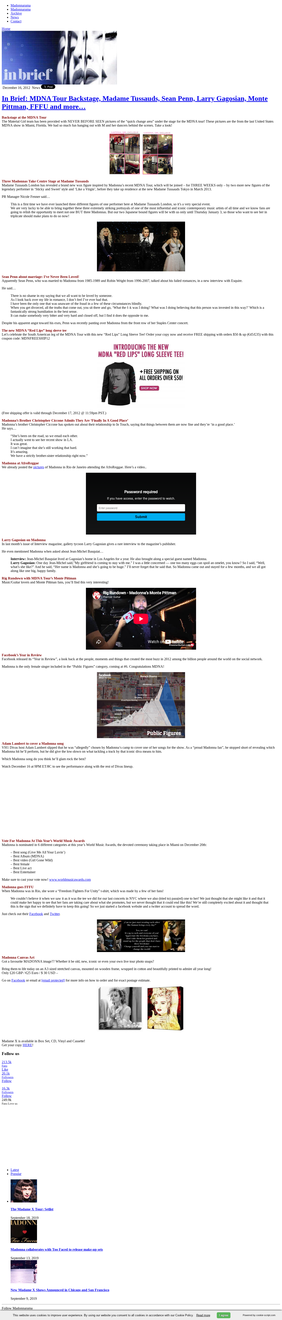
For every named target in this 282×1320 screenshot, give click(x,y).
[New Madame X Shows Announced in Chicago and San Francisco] (24, 1282)
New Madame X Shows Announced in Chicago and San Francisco (60, 1290)
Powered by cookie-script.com (259, 1315)
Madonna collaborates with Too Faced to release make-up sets (57, 1249)
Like (5, 1069)
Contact (16, 21)
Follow (7, 1081)
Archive (16, 13)
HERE (27, 1045)
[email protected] (53, 980)
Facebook (36, 914)
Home (6, 29)
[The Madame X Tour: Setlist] (24, 1201)
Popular (16, 1174)
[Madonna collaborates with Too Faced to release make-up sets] (24, 1242)
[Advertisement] (35, 1132)
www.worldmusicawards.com (70, 879)
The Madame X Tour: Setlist (32, 1209)
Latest (15, 1170)
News (15, 17)
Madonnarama (21, 5)
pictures (38, 467)
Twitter (54, 914)
